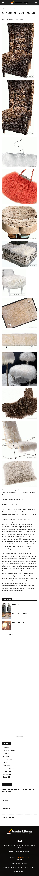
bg (35, 867)
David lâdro (16, 604)
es (22, 871)
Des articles (7, 777)
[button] (36, 2)
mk (18, 867)
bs (30, 867)
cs (13, 867)
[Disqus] (19, 660)
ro (21, 867)
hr (11, 867)
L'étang (5, 762)
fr (14, 871)
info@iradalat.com (23, 857)
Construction (7, 759)
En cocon (5, 800)
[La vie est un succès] (6, 615)
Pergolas (6, 756)
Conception (7, 774)
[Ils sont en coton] (6, 629)
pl (15, 867)
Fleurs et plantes (9, 751)
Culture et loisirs (8, 817)
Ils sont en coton (18, 622)
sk (23, 867)
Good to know (7, 599)
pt (19, 871)
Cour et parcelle (8, 768)
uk (33, 867)
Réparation (7, 754)
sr (28, 867)
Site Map (19, 859)
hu (9, 867)
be (6, 867)
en (3, 867)
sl (25, 867)
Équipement (7, 765)
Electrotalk (6, 809)
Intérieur (6, 748)
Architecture (7, 771)
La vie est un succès (19, 613)
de (17, 871)
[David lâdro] (6, 608)
